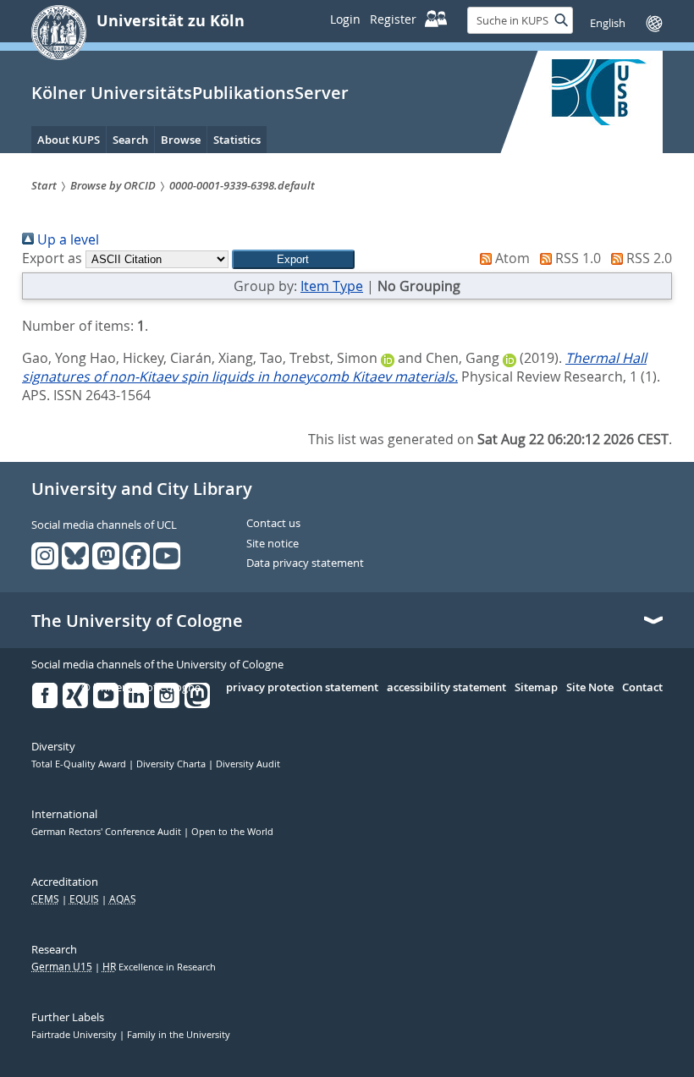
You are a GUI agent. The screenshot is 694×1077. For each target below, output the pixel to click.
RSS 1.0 (576, 258)
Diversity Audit (248, 764)
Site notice (272, 544)
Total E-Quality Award (80, 764)
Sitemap (536, 688)
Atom (511, 258)
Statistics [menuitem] (237, 139)
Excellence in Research (159, 967)
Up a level (66, 239)
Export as (52, 258)
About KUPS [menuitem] (68, 139)
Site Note (590, 688)
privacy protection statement (302, 688)
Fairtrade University (75, 1035)
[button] (293, 259)
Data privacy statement (305, 563)
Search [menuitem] (130, 139)
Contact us (273, 523)
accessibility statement (446, 688)
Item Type (331, 286)
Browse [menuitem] (181, 139)
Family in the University (178, 1035)
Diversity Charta (172, 764)
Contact (642, 688)
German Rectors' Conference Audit (107, 832)
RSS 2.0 (647, 258)
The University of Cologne (137, 621)
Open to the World (232, 832)
